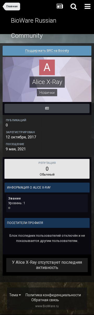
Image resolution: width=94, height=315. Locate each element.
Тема (14, 295)
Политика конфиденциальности (53, 295)
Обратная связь (45, 300)
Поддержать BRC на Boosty (47, 51)
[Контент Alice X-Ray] (47, 108)
